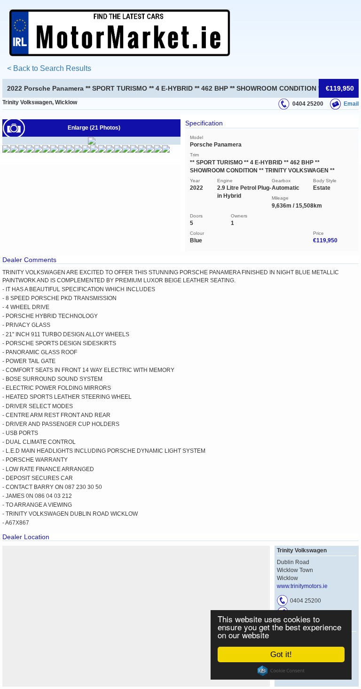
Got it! (281, 654)
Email (351, 104)
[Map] (136, 616)
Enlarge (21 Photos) (94, 127)
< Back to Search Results (49, 68)
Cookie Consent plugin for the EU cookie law (281, 671)
